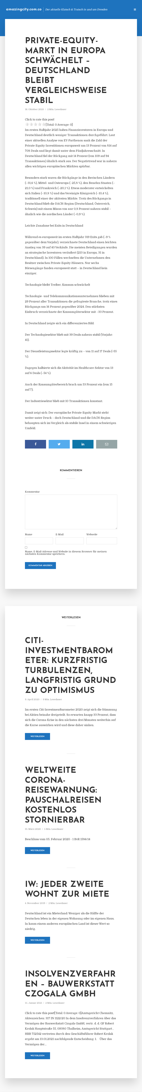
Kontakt (86, 9)
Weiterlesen (37, 737)
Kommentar (32, 492)
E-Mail (60, 534)
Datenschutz (121, 9)
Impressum (103, 9)
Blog (73, 9)
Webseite (91, 534)
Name (28, 534)
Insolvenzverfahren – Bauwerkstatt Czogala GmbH (70, 984)
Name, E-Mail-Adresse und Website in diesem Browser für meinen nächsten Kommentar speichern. (66, 552)
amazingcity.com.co (24, 9)
